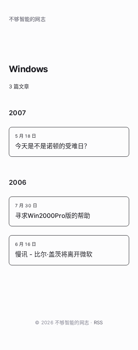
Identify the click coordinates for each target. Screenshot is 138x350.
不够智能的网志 (27, 19)
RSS (98, 322)
